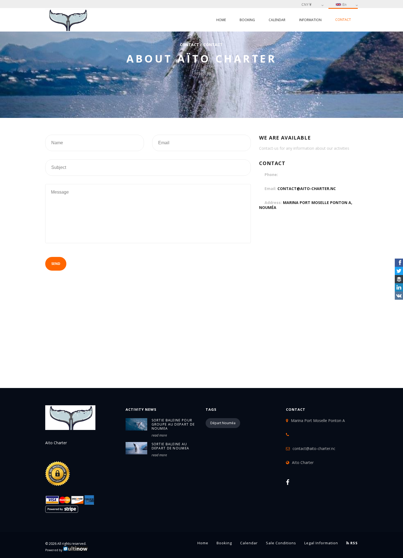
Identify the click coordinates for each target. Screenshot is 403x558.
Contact (343, 19)
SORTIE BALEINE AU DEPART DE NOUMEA (170, 446)
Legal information (321, 542)
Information (310, 20)
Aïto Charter (303, 462)
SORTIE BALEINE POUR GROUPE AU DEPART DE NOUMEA (173, 424)
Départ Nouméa (222, 423)
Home (221, 20)
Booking (247, 20)
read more (159, 435)
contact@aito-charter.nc (306, 188)
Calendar (277, 20)
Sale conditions (281, 542)
